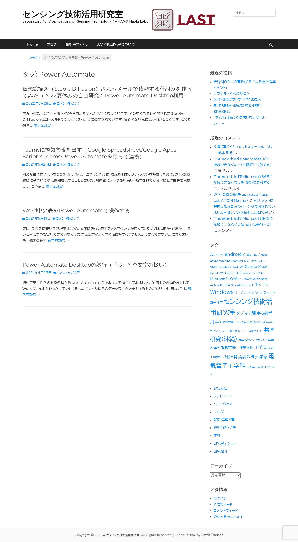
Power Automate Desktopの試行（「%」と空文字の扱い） (96, 264)
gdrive (262, 261)
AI (212, 254)
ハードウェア (223, 404)
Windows (222, 292)
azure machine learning (226, 261)
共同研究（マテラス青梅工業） (246, 331)
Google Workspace (222, 273)
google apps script (227, 266)
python (214, 285)
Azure (262, 254)
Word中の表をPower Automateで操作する (76, 210)
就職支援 (228, 347)
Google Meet (256, 266)
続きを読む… (44, 125)
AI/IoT (220, 255)
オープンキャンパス (247, 292)
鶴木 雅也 (225, 153)
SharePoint (238, 285)
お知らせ (220, 388)
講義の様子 (248, 357)
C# (246, 261)
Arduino (250, 254)
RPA (226, 285)
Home (32, 44)
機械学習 (230, 357)
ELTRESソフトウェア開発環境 (237, 99)
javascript (249, 273)
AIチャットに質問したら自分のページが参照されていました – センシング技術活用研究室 (244, 206)
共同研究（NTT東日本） (227, 322)
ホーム (34, 57)
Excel (253, 261)
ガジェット (267, 292)
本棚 (217, 435)
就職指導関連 (224, 420)
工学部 (260, 347)
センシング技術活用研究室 (72, 14)
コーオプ (216, 302)
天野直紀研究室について (116, 44)
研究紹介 (221, 451)
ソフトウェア (223, 396)
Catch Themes (212, 535)
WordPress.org (228, 516)
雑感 (263, 356)
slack (250, 285)
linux (260, 273)
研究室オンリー (225, 443)
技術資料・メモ (77, 44)
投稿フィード (223, 504)
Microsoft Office (226, 279)
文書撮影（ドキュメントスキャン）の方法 (243, 147)
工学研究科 (245, 347)
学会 (217, 348)
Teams (261, 285)
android (233, 254)
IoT (238, 272)
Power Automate (255, 279)
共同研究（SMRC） (252, 322)
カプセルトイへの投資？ (232, 93)
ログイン (220, 498)
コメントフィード (226, 510)
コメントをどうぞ (68, 103)
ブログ (52, 44)
